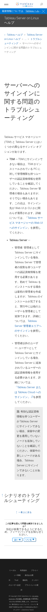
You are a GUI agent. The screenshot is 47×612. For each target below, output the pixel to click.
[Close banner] (43, 11)
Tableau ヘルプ (15, 34)
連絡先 (25, 580)
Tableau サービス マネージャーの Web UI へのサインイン (26, 222)
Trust (16, 580)
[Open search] (41, 4)
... (26, 39)
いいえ (29, 539)
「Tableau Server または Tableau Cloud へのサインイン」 (28, 392)
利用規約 (23, 570)
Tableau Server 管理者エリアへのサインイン (28, 325)
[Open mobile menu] (6, 4)
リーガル (12, 570)
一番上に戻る (25, 512)
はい (16, 539)
